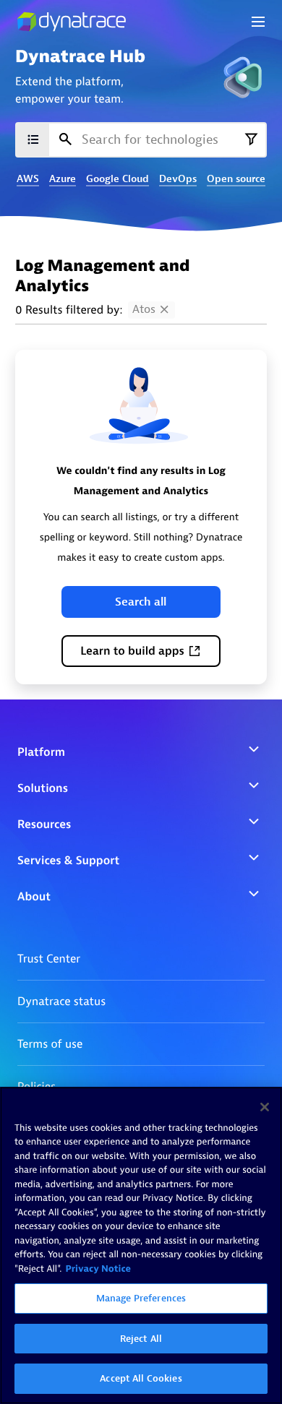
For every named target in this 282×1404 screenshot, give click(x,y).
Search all (140, 602)
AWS (28, 179)
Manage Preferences (141, 1298)
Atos (143, 309)
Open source (236, 179)
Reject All (141, 1338)
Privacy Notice (98, 1269)
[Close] (265, 1107)
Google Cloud (117, 179)
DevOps (178, 179)
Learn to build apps (132, 651)
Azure (62, 179)
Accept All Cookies (140, 1378)
